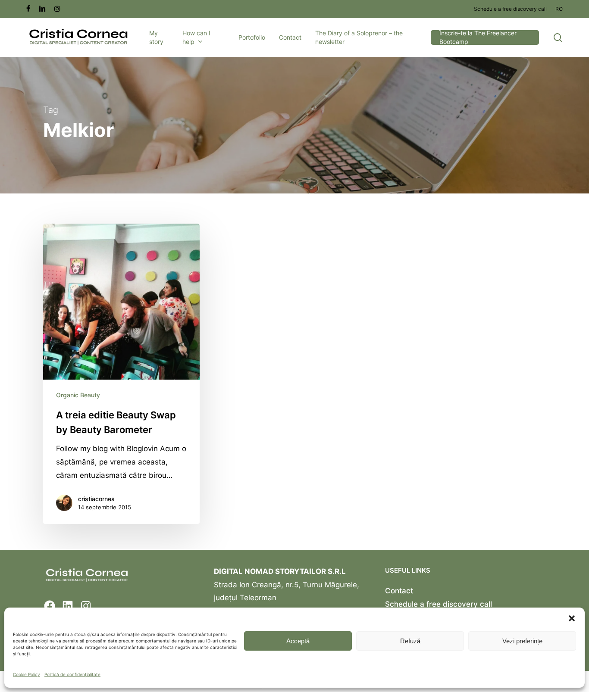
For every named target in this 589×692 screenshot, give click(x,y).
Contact (399, 590)
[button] (571, 618)
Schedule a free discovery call (438, 604)
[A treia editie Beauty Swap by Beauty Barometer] (121, 374)
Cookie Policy (26, 674)
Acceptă (298, 641)
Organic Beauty (78, 395)
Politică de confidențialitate (72, 674)
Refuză (410, 641)
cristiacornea (96, 498)
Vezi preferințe (522, 641)
